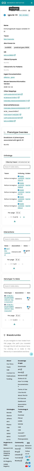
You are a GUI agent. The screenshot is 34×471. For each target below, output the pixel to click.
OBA (8, 428)
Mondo (9, 413)
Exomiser (21, 415)
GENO (9, 433)
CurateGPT (22, 436)
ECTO (8, 440)
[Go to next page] (20, 217)
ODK (19, 430)
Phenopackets (23, 439)
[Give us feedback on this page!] (31, 354)
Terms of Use (22, 389)
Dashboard (22, 401)
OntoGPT (21, 433)
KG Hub (6, 458)
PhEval (20, 418)
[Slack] (29, 456)
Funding (9, 379)
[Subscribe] (27, 456)
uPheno (9, 419)
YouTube (18, 458)
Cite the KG (22, 392)
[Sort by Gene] (9, 246)
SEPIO (9, 437)
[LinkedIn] (29, 462)
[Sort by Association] (21, 246)
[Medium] (28, 459)
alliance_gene (9, 77)
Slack (17, 449)
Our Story (10, 364)
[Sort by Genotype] (13, 293)
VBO (8, 431)
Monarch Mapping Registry (7, 453)
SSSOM (20, 424)
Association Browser (22, 405)
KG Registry (8, 461)
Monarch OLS (8, 448)
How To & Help (23, 381)
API (19, 369)
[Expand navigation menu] (31, 2)
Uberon (9, 416)
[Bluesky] (29, 466)
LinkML (20, 421)
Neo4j (20, 372)
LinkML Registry (6, 465)
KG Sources (22, 398)
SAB (8, 370)
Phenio (9, 425)
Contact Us (11, 373)
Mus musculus (9, 39)
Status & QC (22, 378)
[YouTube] (26, 466)
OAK (19, 427)
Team (9, 367)
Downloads (22, 366)
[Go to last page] (23, 217)
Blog (16, 452)
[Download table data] (14, 221)
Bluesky (17, 461)
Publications (11, 376)
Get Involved (19, 446)
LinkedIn (18, 455)
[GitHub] (27, 462)
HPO (8, 422)
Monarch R (22, 375)
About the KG (22, 395)
